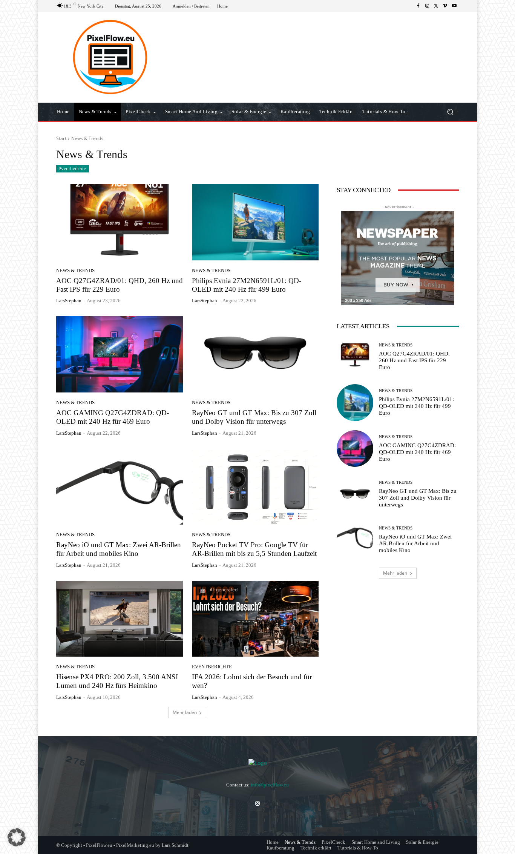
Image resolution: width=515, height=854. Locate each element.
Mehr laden (185, 712)
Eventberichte (72, 168)
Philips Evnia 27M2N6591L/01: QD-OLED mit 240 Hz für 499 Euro (246, 285)
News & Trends (75, 270)
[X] (436, 6)
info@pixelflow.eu (270, 785)
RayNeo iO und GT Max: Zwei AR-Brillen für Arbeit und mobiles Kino (415, 543)
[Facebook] (418, 6)
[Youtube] (454, 6)
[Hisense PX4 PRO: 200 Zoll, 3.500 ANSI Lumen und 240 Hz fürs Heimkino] (119, 619)
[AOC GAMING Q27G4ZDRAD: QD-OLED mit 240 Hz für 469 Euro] (119, 354)
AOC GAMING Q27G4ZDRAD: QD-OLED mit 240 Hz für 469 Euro (417, 452)
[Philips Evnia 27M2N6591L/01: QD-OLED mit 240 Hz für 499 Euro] (255, 222)
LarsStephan (68, 300)
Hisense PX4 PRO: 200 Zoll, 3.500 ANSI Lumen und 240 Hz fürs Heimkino (117, 681)
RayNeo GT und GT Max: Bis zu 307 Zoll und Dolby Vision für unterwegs (418, 498)
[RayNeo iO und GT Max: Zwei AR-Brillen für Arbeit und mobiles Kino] (119, 487)
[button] (450, 112)
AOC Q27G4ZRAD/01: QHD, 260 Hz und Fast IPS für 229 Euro (119, 285)
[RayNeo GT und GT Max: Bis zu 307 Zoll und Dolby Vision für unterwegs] (255, 354)
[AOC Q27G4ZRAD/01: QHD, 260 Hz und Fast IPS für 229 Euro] (119, 222)
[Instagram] (427, 6)
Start (61, 138)
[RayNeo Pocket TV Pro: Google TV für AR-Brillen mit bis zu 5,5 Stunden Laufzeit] (255, 487)
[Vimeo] (445, 6)
